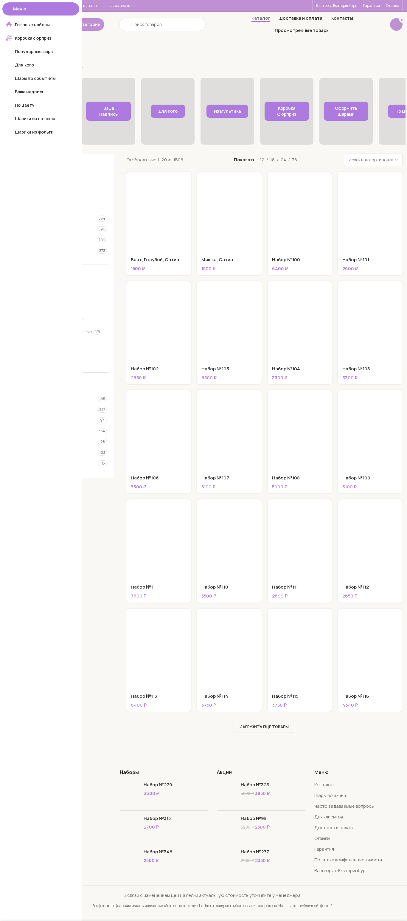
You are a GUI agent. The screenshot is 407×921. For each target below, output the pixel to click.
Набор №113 (144, 696)
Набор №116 (355, 696)
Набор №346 (158, 852)
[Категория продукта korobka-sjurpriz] (286, 111)
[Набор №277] (226, 861)
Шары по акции (330, 795)
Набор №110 (214, 587)
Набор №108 (286, 478)
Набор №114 (214, 696)
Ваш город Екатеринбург (341, 870)
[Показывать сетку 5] (332, 160)
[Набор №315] (129, 827)
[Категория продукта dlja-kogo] (168, 111)
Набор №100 (286, 259)
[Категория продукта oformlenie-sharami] (346, 111)
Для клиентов (328, 817)
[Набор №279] (129, 793)
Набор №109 (356, 478)
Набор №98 (254, 818)
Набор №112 (355, 587)
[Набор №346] (129, 861)
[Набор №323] (226, 793)
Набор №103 (215, 369)
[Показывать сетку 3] (311, 160)
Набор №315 (157, 818)
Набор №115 (285, 696)
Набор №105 (356, 369)
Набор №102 (145, 369)
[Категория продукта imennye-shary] (108, 111)
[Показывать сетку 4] (322, 160)
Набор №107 (215, 478)
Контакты (324, 784)
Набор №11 (143, 587)
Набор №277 (255, 852)
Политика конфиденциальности (348, 860)
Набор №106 (145, 478)
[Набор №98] (226, 827)
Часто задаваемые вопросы (344, 806)
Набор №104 (286, 369)
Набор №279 (158, 784)
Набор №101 (355, 259)
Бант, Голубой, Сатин (155, 259)
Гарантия (324, 849)
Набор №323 (255, 784)
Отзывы (322, 838)
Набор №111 (285, 587)
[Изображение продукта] (158, 212)
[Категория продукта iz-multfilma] (227, 111)
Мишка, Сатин (217, 259)
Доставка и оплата (334, 827)
